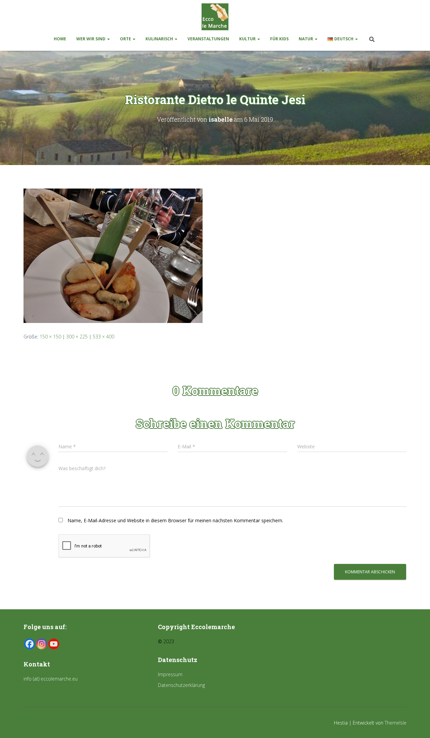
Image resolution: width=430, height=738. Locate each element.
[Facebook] (29, 644)
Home (60, 39)
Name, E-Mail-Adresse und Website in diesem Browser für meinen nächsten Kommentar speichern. (175, 520)
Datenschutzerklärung (181, 685)
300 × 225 (77, 336)
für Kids (279, 39)
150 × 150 (50, 336)
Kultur (248, 39)
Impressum (170, 674)
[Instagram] (41, 644)
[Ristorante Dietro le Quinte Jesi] (113, 255)
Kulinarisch (159, 39)
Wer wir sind (91, 39)
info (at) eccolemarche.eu (51, 678)
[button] (108, 39)
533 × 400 (103, 336)
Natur (306, 39)
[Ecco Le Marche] (215, 16)
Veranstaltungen (208, 39)
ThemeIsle (395, 723)
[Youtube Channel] (53, 644)
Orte (126, 39)
